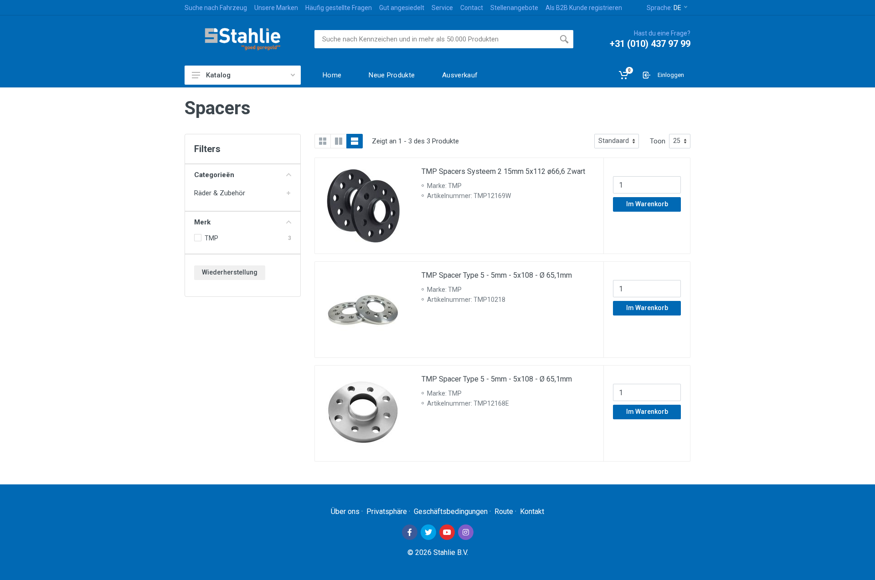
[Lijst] (354, 141)
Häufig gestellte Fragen (338, 8)
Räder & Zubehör (219, 193)
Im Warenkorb (647, 204)
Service (442, 8)
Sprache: (664, 7)
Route (503, 511)
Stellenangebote (514, 8)
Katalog (218, 75)
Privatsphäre (386, 511)
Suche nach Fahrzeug (216, 8)
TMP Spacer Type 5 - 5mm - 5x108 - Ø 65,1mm (497, 275)
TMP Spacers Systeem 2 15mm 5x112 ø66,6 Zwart (503, 171)
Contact (471, 8)
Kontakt (532, 511)
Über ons (345, 511)
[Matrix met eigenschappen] (338, 141)
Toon (657, 141)
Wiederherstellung (229, 272)
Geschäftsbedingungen (451, 511)
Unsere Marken (276, 8)
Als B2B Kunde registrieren (584, 8)
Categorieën (214, 175)
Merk (202, 222)
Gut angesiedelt (401, 8)
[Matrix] (322, 141)
